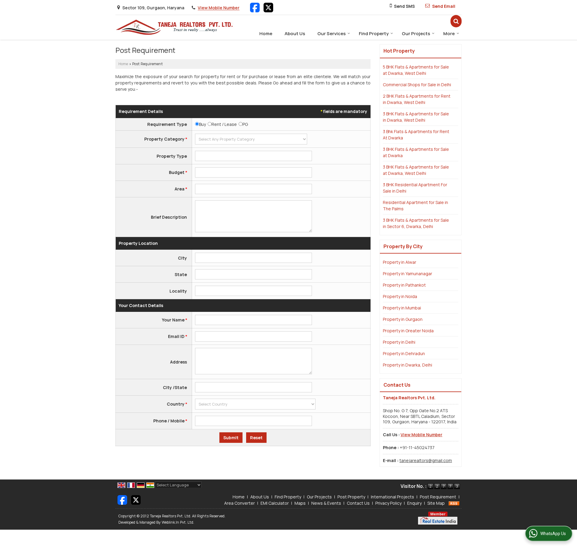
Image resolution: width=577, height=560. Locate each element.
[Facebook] (255, 7)
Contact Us (358, 503)
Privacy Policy (388, 503)
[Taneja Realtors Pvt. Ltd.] (174, 27)
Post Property (351, 497)
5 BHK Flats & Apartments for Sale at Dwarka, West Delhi (416, 70)
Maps (300, 503)
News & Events (326, 503)
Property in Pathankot (404, 285)
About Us (295, 33)
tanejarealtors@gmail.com (425, 460)
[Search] (456, 21)
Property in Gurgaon (403, 319)
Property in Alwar (399, 262)
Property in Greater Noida (408, 330)
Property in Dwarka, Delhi (407, 365)
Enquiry (414, 503)
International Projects (392, 497)
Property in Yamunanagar (407, 273)
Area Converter (239, 503)
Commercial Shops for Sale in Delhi (417, 84)
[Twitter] (268, 7)
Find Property (374, 33)
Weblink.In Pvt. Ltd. (178, 522)
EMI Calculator (275, 503)
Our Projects (416, 33)
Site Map (436, 503)
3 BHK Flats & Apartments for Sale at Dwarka (416, 152)
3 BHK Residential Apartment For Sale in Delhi (415, 188)
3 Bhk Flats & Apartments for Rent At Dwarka (416, 135)
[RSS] (454, 503)
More (449, 33)
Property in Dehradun (404, 353)
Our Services (331, 33)
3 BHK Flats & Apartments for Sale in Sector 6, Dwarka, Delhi (416, 223)
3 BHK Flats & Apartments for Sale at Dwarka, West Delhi (416, 170)
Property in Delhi (399, 342)
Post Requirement (438, 497)
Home (265, 33)
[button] (219, 8)
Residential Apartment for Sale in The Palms (415, 205)
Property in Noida (400, 296)
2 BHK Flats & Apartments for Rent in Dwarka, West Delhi (416, 99)
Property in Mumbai (402, 308)
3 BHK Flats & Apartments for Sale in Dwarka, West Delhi (416, 117)
